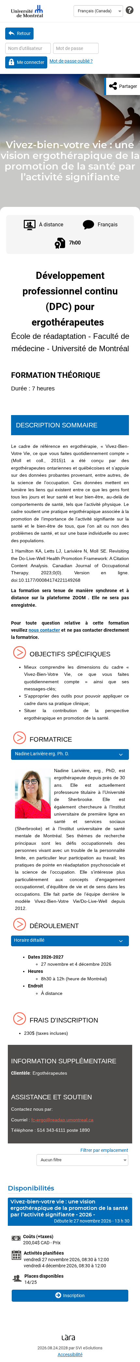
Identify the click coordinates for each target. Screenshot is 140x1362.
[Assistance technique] (129, 10)
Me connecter (30, 62)
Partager (128, 86)
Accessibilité (70, 1354)
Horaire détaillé (29, 940)
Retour (24, 33)
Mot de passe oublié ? (71, 61)
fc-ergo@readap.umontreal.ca (62, 1119)
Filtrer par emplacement (104, 1150)
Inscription (74, 1295)
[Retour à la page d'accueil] (26, 11)
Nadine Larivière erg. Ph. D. (42, 753)
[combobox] (98, 11)
